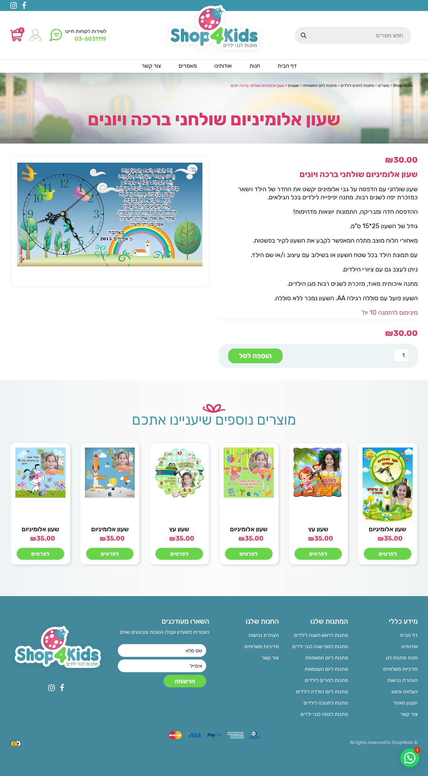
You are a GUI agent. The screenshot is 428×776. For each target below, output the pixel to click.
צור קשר (409, 714)
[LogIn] (35, 35)
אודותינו (409, 646)
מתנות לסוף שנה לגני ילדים (320, 646)
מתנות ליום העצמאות (326, 669)
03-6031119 (90, 39)
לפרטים (387, 553)
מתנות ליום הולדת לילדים (322, 692)
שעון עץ (318, 529)
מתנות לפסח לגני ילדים (324, 714)
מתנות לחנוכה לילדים (326, 703)
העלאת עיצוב (404, 692)
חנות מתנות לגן (402, 658)
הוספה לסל (255, 356)
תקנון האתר (405, 703)
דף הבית (409, 635)
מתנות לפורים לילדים (326, 680)
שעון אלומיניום (387, 529)
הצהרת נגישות (402, 680)
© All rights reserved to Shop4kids (384, 742)
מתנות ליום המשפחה (326, 658)
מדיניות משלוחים (400, 669)
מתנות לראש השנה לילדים (321, 635)
